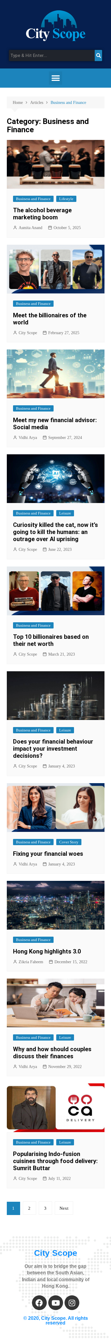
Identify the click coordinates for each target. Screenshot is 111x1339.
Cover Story (68, 842)
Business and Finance (33, 199)
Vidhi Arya (28, 437)
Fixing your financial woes (48, 853)
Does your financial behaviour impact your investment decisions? (53, 748)
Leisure (65, 513)
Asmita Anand (30, 228)
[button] (55, 78)
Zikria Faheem (31, 962)
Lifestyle (66, 199)
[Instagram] (72, 1302)
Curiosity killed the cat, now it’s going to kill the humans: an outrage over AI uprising (55, 532)
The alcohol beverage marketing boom (42, 214)
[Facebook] (39, 1302)
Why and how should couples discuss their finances (52, 1053)
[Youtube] (55, 1302)
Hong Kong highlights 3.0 (47, 951)
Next (63, 1208)
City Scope (28, 333)
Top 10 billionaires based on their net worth (51, 640)
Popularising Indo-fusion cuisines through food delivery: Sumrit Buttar (55, 1161)
